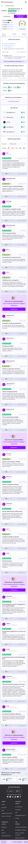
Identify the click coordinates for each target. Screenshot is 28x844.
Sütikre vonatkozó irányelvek (19, 834)
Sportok (5, 58)
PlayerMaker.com (11, 112)
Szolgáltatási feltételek (20, 830)
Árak (3, 830)
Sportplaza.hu (10, 127)
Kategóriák (18, 809)
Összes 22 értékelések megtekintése (13, 61)
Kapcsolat (4, 807)
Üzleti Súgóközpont (6, 835)
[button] (17, 143)
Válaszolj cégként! (20, 52)
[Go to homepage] (1, 5)
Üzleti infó (4, 34)
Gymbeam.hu (9, 778)
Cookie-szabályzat (17, 842)
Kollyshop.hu (10, 117)
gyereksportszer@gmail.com (10, 43)
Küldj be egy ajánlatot (14, 101)
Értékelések (24, 34)
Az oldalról (14, 34)
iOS (7, 816)
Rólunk (3, 804)
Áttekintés (4, 827)
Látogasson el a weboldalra (20, 16)
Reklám (3, 833)
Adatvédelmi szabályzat (21, 827)
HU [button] (19, 791)
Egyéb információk (19, 838)
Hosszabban (4, 78)
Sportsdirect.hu (10, 132)
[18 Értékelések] (11, 780)
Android (4, 816)
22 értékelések (12, 13)
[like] (11, 173)
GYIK (16, 812)
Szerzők (17, 818)
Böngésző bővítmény (7, 813)
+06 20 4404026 (7, 47)
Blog (3, 810)
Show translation (22, 78)
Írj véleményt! (6, 16)
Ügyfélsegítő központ (20, 815)
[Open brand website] (21, 8)
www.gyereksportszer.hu (9, 45)
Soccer (8, 122)
